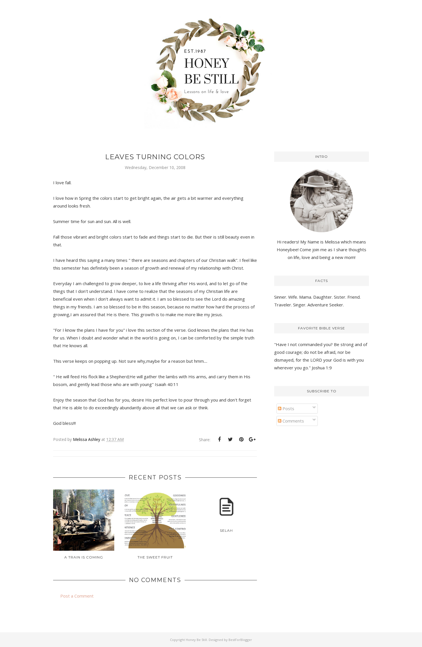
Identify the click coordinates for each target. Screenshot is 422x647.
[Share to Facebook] (219, 439)
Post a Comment (77, 596)
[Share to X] (230, 439)
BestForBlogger (240, 640)
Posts (287, 408)
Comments (292, 421)
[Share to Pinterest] (241, 439)
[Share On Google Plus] (252, 439)
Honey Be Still (196, 640)
